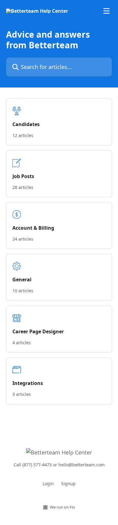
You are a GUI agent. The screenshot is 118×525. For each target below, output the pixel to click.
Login (48, 483)
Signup (68, 483)
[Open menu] (106, 11)
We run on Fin (62, 507)
